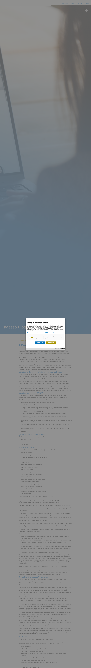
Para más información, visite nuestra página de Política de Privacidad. (41, 332)
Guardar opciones (45, 345)
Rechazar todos (51, 342)
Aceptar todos (40, 342)
